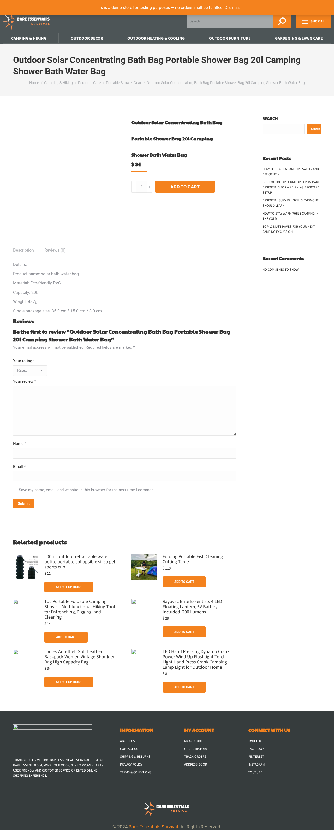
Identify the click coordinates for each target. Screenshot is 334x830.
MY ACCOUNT (193, 741)
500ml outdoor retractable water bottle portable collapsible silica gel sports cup (79, 562)
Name (19, 443)
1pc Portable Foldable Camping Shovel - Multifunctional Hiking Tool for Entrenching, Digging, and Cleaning (79, 609)
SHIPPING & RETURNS (135, 756)
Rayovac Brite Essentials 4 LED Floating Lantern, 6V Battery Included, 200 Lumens (192, 607)
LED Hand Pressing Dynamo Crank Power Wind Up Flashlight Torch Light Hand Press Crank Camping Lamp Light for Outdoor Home (196, 659)
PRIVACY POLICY (131, 764)
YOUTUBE (255, 772)
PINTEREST (256, 756)
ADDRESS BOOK (195, 764)
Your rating (24, 361)
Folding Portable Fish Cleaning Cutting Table (193, 559)
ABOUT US (127, 741)
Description (23, 250)
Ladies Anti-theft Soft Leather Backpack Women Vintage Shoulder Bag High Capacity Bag (79, 657)
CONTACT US (129, 748)
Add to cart (185, 186)
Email (19, 466)
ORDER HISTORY (195, 748)
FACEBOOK (256, 748)
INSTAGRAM (256, 764)
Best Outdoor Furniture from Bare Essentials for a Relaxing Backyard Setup (291, 187)
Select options (68, 587)
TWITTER (254, 741)
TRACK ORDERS (195, 756)
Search (270, 118)
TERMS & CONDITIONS (135, 772)
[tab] (23, 248)
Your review (24, 381)
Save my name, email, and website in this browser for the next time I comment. (87, 490)
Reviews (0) (55, 250)
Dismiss (232, 7)
